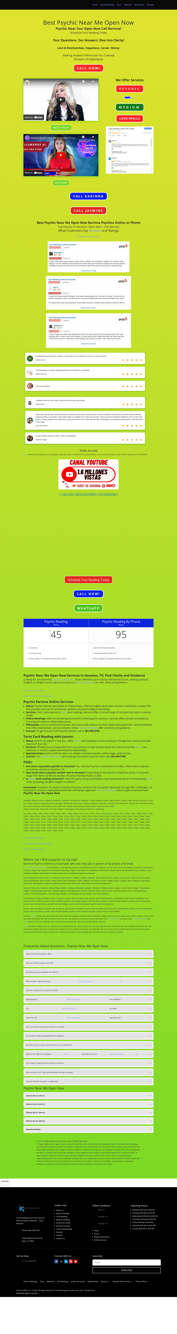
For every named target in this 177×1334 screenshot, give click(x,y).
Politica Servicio (100, 1240)
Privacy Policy (141, 1282)
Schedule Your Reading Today (88, 580)
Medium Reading (63, 1220)
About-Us (60, 1210)
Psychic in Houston (75, 226)
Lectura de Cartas (63, 1223)
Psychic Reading (56, 621)
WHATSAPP (88, 608)
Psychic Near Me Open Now (44, 675)
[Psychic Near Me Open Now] (130, 173)
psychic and (48, 756)
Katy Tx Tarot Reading (33, 849)
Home (95, 5)
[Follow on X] (61, 1261)
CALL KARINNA (88, 196)
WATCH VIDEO (61, 127)
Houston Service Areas (88, 236)
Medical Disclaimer (102, 1237)
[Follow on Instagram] (71, 1261)
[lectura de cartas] (60, 175)
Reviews (150, 5)
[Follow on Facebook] (56, 1261)
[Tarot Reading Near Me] (60, 120)
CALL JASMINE (88, 210)
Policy (96, 1230)
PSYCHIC (129, 89)
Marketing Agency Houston (27, 1293)
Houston (59, 1235)
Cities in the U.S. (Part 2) (35, 1104)
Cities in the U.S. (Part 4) (35, 1121)
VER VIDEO (61, 182)
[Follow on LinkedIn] (66, 1261)
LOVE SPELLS (129, 118)
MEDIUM (130, 107)
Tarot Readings (114, 919)
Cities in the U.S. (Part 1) (35, 1096)
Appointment (93, 1282)
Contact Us (60, 1238)
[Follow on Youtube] (76, 1261)
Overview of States (33, 1129)
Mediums (128, 5)
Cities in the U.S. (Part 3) (35, 1112)
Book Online (139, 5)
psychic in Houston (63, 679)
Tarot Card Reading (64, 1229)
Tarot (119, 5)
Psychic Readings (107, 5)
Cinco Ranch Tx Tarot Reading (37, 696)
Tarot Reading (61, 1216)
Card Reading (62, 1282)
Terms (96, 1234)
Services (59, 1232)
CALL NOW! (88, 68)
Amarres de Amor (63, 1226)
